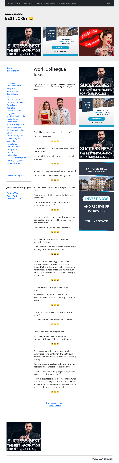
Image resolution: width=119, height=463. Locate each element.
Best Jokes (11, 68)
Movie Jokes (12, 144)
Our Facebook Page (65, 3)
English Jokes (12, 119)
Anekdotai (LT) (13, 198)
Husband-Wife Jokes (15, 130)
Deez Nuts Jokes (14, 110)
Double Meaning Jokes (16, 116)
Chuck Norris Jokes (15, 102)
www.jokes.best (14, 14)
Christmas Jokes (14, 99)
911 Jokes (11, 83)
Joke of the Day (13, 71)
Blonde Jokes (12, 94)
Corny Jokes (12, 105)
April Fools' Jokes (14, 85)
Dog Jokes (11, 113)
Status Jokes (12, 155)
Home (10, 3)
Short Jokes (12, 152)
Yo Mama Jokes (13, 163)
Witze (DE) (11, 196)
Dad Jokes (11, 108)
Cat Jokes (11, 97)
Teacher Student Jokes (16, 157)
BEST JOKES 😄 (19, 18)
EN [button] (108, 3)
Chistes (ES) (12, 193)
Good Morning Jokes (16, 124)
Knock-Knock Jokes (15, 135)
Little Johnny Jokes (14, 138)
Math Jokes (11, 141)
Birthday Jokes (13, 91)
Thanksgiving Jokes (15, 160)
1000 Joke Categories (45, 3)
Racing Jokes (12, 149)
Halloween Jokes (14, 127)
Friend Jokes (12, 121)
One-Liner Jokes (13, 146)
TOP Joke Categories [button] (24, 3)
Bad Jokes (11, 88)
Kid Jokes (10, 133)
